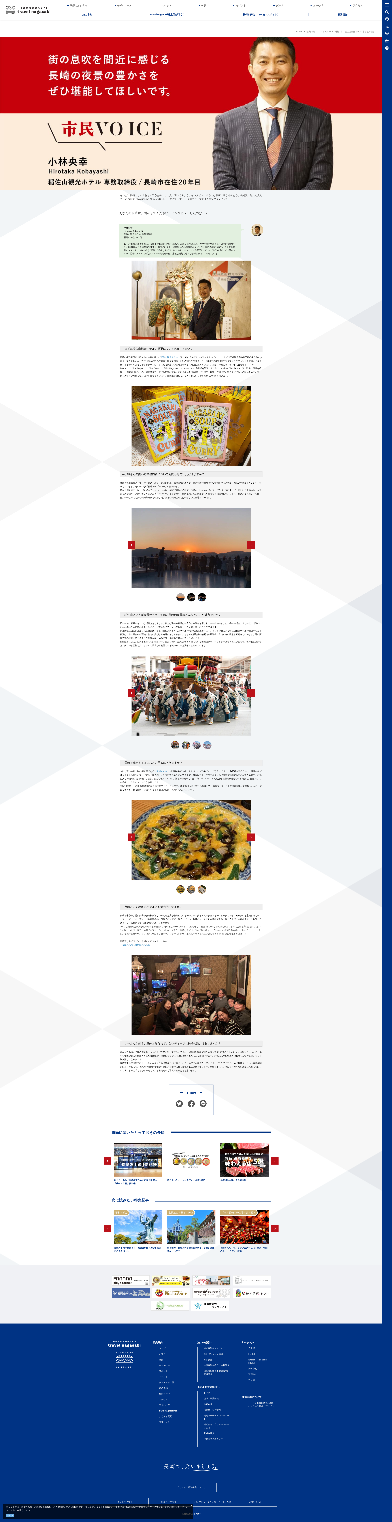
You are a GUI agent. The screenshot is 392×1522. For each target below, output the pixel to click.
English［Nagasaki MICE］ (257, 1361)
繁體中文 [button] (252, 1374)
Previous (131, 545)
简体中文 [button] (252, 1368)
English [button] (251, 1354)
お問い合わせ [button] (255, 1502)
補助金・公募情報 (212, 1410)
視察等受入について (213, 1439)
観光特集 (310, 31)
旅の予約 (87, 14)
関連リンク (164, 1422)
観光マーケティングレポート (216, 1417)
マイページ (164, 1405)
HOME (299, 31)
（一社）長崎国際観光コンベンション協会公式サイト (261, 1404)
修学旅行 (208, 1359)
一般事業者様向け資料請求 (216, 1365)
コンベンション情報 (213, 1354)
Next (251, 545)
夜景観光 (342, 14)
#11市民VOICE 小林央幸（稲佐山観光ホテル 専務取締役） (347, 31)
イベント (163, 1376)
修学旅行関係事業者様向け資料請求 (216, 1372)
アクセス (163, 1399)
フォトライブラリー (127, 1502)
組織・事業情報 (211, 1398)
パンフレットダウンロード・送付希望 (212, 1502)
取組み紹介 (209, 1433)
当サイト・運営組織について (191, 1487)
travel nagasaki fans (169, 1410)
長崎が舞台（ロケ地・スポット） (261, 14)
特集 (161, 1359)
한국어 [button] (251, 1380)
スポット (163, 1371)
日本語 (251, 1348)
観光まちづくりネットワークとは (216, 1426)
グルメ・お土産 (166, 1382)
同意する (10, 1515)
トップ (162, 1348)
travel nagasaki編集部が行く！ (167, 14)
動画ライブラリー (169, 1502)
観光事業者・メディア (214, 1348)
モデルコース (165, 1365)
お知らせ (163, 1354)
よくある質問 (165, 1416)
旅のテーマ (164, 1393)
